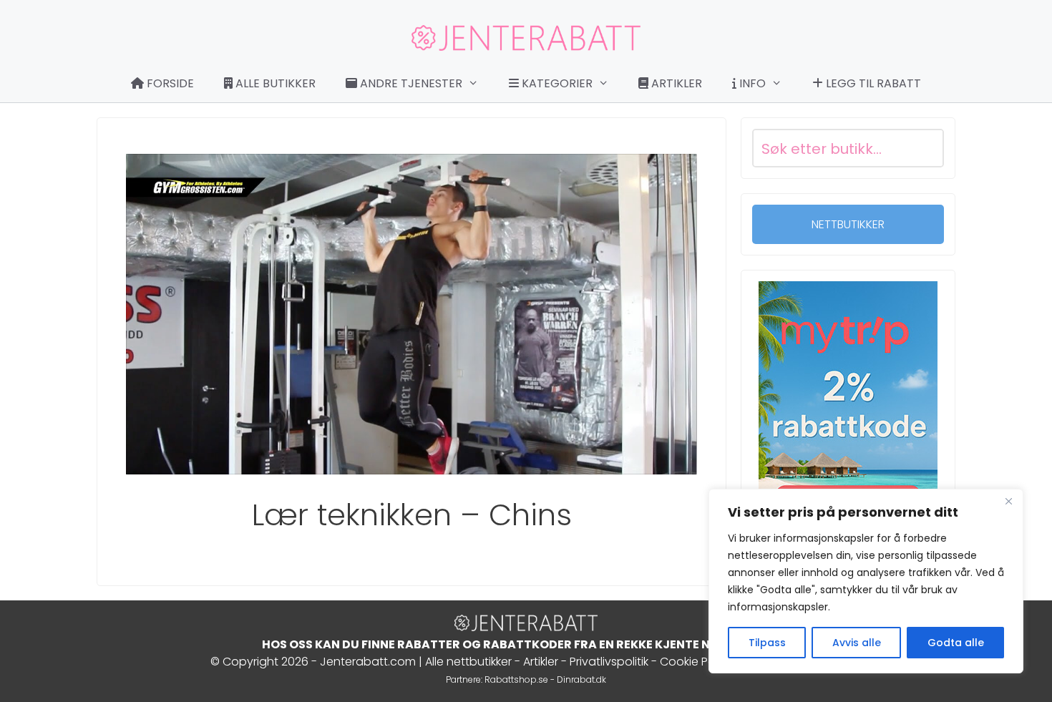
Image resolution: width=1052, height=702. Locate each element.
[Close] (1008, 501)
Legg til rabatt (872, 83)
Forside (169, 83)
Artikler (675, 83)
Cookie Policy (697, 661)
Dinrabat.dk (581, 679)
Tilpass (767, 642)
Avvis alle (856, 642)
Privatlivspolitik (609, 661)
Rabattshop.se (516, 679)
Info (751, 83)
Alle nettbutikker (468, 661)
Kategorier (556, 83)
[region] (865, 581)
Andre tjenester (409, 83)
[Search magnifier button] (925, 148)
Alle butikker (274, 83)
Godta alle (955, 642)
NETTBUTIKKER (848, 224)
